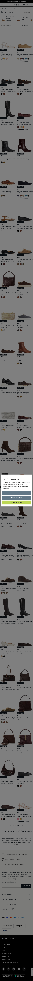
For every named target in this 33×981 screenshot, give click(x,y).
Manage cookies (16, 493)
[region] (16, 490)
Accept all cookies (16, 502)
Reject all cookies (16, 497)
